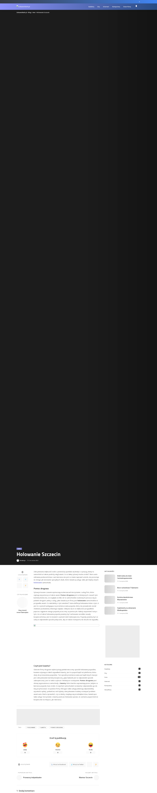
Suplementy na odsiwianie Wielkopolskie (126, 609)
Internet (107, 681)
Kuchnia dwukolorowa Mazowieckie (125, 598)
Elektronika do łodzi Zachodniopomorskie (124, 577)
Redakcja (23, 560)
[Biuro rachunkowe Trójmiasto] (109, 589)
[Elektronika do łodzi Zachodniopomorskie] (109, 578)
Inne (19, 549)
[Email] (25, 585)
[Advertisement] (58, 717)
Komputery (108, 685)
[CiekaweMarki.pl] (23, 6)
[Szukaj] (139, 6)
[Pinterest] (19, 585)
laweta (43, 727)
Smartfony (107, 690)
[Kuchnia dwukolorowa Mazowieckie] (109, 600)
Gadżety (107, 669)
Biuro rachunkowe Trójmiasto (127, 587)
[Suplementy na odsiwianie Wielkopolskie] (109, 611)
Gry (105, 673)
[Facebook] (139, 1)
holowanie (31, 727)
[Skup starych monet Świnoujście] (22, 602)
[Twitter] (25, 579)
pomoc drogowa (57, 727)
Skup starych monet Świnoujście (22, 611)
